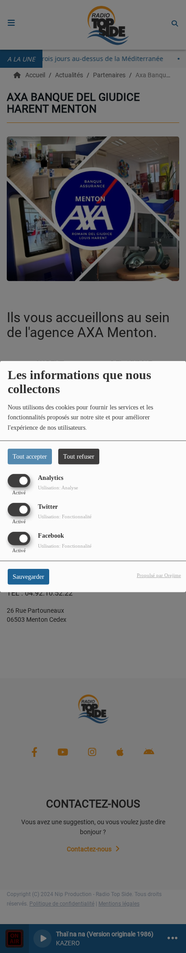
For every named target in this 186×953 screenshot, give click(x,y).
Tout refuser (78, 456)
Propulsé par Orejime (159, 575)
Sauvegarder (28, 576)
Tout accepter (30, 456)
